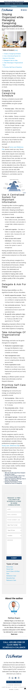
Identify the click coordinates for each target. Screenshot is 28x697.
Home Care (9, 567)
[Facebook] (9, 678)
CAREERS (14, 6)
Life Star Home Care (10, 662)
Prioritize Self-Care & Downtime (12, 67)
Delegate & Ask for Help (10, 60)
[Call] (14, 613)
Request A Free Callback (14, 3)
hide (16, 50)
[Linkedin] (12, 678)
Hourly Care (9, 569)
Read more (14, 634)
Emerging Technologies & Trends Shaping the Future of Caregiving (13, 482)
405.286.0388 (21, 1)
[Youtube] (16, 678)
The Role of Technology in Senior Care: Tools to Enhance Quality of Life (15, 476)
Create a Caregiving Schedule (12, 54)
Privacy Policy (14, 682)
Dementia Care (10, 578)
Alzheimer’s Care (11, 576)
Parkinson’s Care (11, 580)
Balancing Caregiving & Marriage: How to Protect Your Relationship (15, 479)
